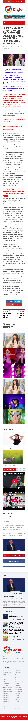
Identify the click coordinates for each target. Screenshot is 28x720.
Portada (17, 703)
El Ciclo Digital (13, 716)
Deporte (6, 674)
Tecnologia (18, 709)
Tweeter (19, 301)
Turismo (6, 711)
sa (5, 705)
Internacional (18, 689)
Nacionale (17, 699)
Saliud (6, 707)
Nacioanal (6, 695)
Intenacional (18, 687)
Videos (17, 711)
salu (16, 707)
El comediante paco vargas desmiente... (21, 315)
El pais (17, 680)
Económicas (18, 678)
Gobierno (17, 685)
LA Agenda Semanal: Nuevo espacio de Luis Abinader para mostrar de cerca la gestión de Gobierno (13, 527)
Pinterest (18, 304)
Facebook (10, 301)
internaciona (7, 689)
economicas (7, 678)
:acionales (17, 670)
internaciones (18, 691)
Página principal (6, 521)
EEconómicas (7, 680)
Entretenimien (7, 682)
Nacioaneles (7, 697)
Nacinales (17, 693)
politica (6, 703)
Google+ (10, 304)
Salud (5, 709)
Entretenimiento (19, 682)
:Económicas (7, 672)
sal (16, 705)
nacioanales (18, 695)
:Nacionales (18, 672)
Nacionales (7, 701)
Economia (17, 676)
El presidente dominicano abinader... (7, 315)
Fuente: (17, 683)
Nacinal (6, 693)
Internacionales (8, 691)
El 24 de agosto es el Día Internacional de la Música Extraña (16, 637)
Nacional (6, 699)
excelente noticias (6, 684)
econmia (6, 676)
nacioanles (18, 697)
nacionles (17, 701)
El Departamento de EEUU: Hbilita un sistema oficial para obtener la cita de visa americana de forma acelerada (16, 624)
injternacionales (8, 687)
